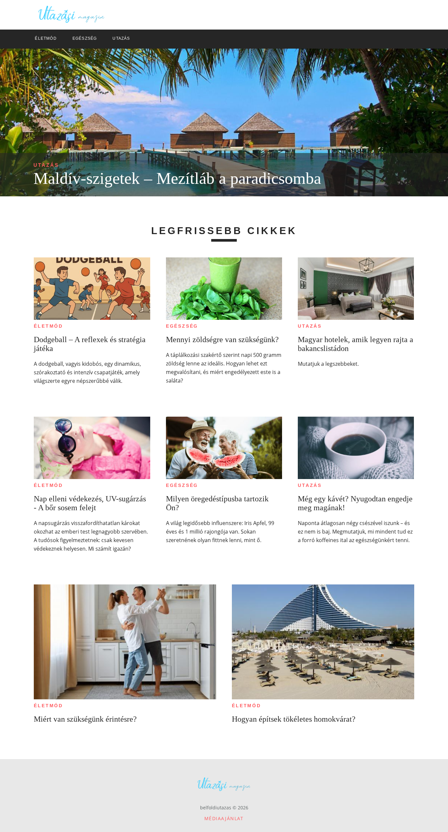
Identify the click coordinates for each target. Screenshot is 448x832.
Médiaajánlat (224, 818)
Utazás (46, 165)
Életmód (48, 326)
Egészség (182, 326)
